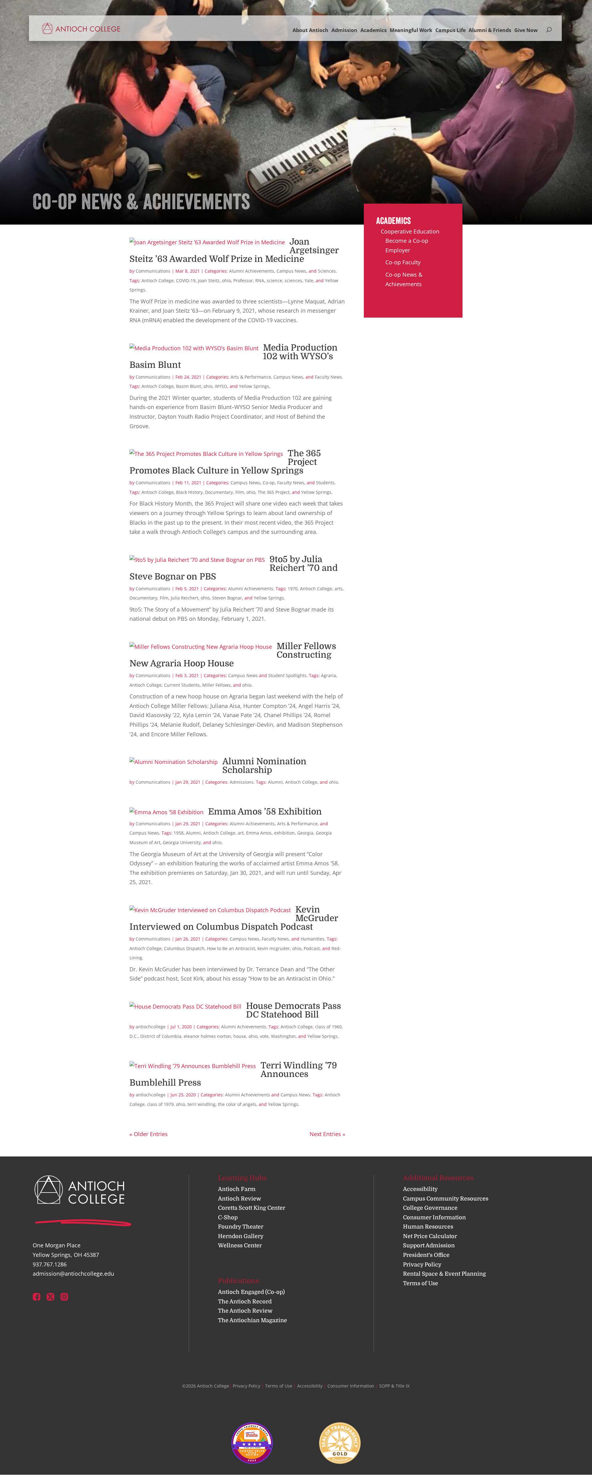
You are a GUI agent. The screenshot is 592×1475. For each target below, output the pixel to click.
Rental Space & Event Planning (444, 1274)
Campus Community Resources (445, 1199)
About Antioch (310, 30)
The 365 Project (274, 492)
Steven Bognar (227, 598)
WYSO (221, 386)
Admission (344, 30)
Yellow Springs (254, 386)
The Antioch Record (245, 1301)
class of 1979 (160, 1104)
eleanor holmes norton (207, 1036)
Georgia (305, 833)
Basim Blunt (188, 386)
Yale (309, 280)
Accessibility (420, 1189)
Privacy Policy (422, 1265)
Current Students (182, 685)
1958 (178, 833)
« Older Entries (149, 1134)
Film (239, 492)
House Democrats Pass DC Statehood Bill (293, 1010)
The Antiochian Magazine (252, 1320)
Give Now (526, 30)
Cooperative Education (410, 231)
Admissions (241, 782)
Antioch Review (239, 1199)
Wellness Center (240, 1245)
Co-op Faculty (403, 262)
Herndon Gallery (241, 1236)
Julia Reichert (184, 598)
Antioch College (158, 280)
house (239, 1036)
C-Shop (228, 1217)
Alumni (275, 782)
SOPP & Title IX (394, 1386)
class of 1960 (328, 1027)
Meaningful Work (411, 30)
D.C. (134, 1036)
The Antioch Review (245, 1311)
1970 (293, 588)
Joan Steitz (209, 280)
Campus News (291, 271)
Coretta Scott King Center (251, 1208)
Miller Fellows (216, 685)
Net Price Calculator (430, 1236)
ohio (226, 280)
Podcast (312, 948)
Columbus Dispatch (184, 948)
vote (264, 1036)
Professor (243, 280)
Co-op (269, 483)
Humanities (312, 939)
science (274, 280)
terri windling (201, 1104)
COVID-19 (185, 280)
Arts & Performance (251, 377)
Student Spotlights (287, 675)
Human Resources (428, 1227)
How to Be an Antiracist (231, 948)
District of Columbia (160, 1036)
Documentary (219, 492)
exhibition (284, 833)
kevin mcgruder (273, 948)
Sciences (327, 271)
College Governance (430, 1208)
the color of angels (237, 1104)
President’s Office (426, 1255)
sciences (293, 280)
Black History (189, 492)
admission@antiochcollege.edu (73, 1273)
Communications (153, 271)
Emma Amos (259, 833)
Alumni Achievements (251, 271)
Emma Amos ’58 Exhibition (265, 812)
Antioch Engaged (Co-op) (251, 1292)
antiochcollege (151, 1027)
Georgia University (182, 842)
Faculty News (328, 377)
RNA (259, 280)
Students (325, 483)
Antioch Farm (237, 1189)
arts (339, 588)
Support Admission (429, 1245)
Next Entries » (327, 1134)
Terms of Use (420, 1283)
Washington (283, 1036)
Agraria (328, 675)
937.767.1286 (50, 1264)
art (241, 833)
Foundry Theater (240, 1227)
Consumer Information (434, 1217)
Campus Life (450, 30)
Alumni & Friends (490, 30)
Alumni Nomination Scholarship (264, 766)
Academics (373, 30)
